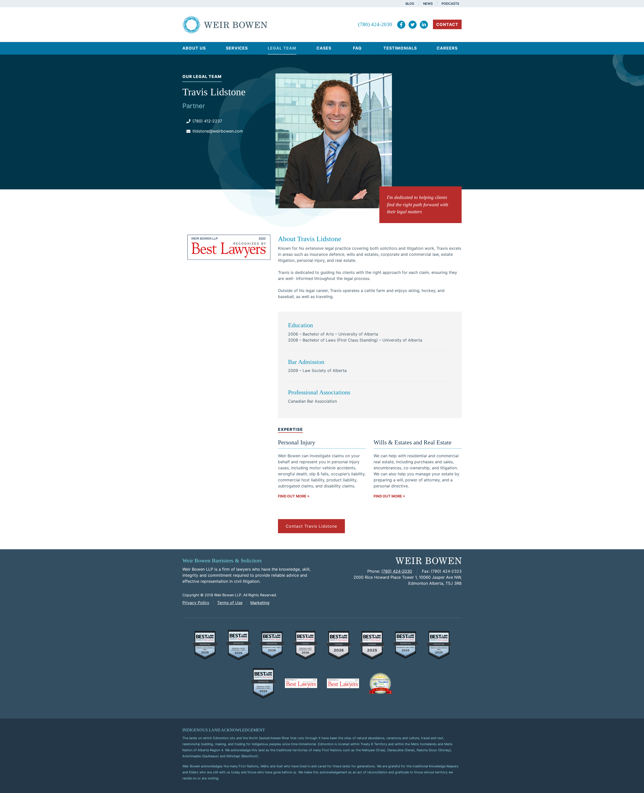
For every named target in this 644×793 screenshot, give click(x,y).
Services (237, 48)
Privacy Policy (195, 602)
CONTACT (447, 24)
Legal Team (282, 48)
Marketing (259, 602)
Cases (323, 48)
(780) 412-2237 (207, 120)
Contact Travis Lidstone (311, 526)
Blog (410, 4)
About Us (194, 48)
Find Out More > (294, 496)
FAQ (357, 48)
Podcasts (450, 4)
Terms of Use (230, 602)
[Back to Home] (225, 24)
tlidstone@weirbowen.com (217, 131)
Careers (447, 48)
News (428, 4)
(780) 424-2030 (375, 24)
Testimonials (400, 48)
